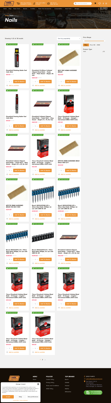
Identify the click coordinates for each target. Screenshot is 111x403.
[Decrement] (7, 82)
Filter (86, 45)
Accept (8, 397)
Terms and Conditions (52, 385)
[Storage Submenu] (79, 8)
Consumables (58, 9)
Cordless (32, 9)
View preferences (33, 397)
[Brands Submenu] (27, 8)
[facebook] (103, 3)
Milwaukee (68, 391)
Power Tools (16, 9)
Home (5, 9)
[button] (38, 384)
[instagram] (106, 3)
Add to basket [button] (19, 81)
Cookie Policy (16, 400)
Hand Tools (68, 9)
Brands (25, 9)
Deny (20, 397)
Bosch (66, 379)
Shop (10, 9)
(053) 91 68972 (90, 376)
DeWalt (67, 382)
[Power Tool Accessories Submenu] (51, 8)
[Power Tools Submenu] (20, 8)
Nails (84, 51)
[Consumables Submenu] (62, 8)
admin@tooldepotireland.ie (94, 379)
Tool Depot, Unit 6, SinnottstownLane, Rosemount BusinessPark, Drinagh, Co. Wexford (94, 384)
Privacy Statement (24, 400)
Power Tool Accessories (44, 9)
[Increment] (11, 82)
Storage (77, 9)
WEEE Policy (49, 388)
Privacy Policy (50, 382)
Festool (67, 385)
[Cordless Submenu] (35, 8)
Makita (67, 388)
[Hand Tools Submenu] (72, 8)
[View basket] (95, 4)
